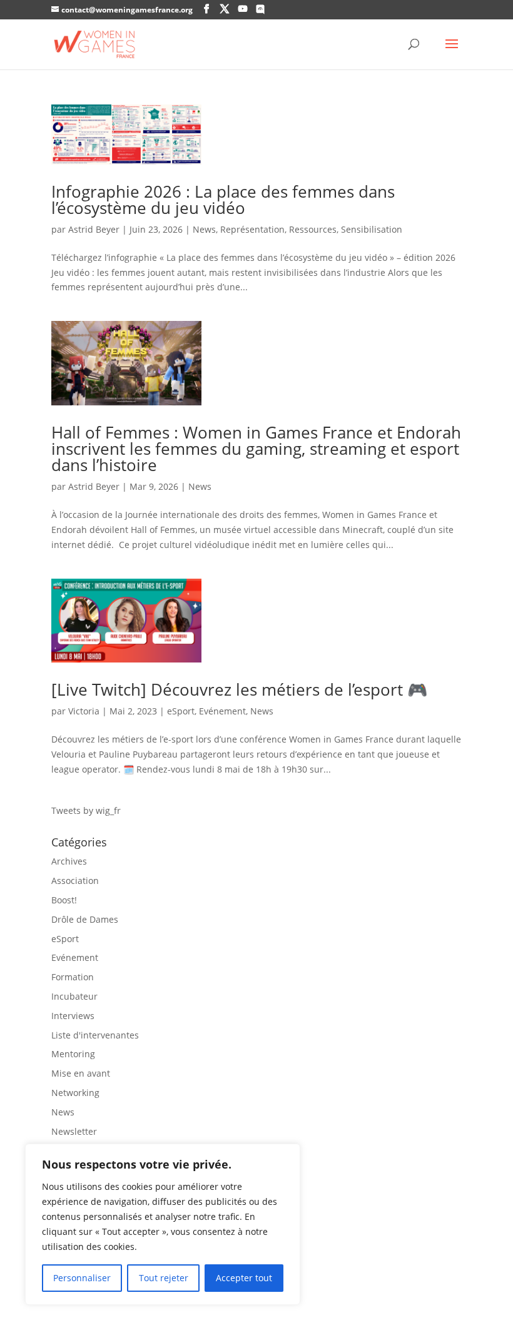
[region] (162, 1224)
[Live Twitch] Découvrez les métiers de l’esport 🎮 (239, 689)
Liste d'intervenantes (95, 1035)
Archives (69, 861)
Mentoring (73, 1054)
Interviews (72, 1016)
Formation (72, 977)
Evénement (222, 711)
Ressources (313, 229)
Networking (75, 1093)
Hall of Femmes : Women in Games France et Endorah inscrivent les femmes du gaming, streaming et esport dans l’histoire (256, 448)
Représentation (252, 229)
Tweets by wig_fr (86, 810)
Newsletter (74, 1131)
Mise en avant (80, 1073)
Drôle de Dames (84, 919)
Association (75, 880)
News (204, 229)
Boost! (64, 900)
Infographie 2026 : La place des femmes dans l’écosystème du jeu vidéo (223, 199)
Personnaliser (82, 1278)
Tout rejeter (163, 1278)
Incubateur (74, 996)
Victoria (83, 711)
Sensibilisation (371, 229)
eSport (181, 711)
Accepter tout (244, 1278)
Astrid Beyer (93, 229)
